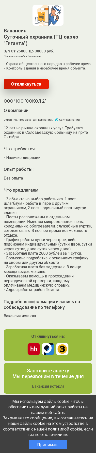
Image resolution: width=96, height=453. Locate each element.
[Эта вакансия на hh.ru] (34, 353)
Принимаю (48, 444)
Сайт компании (69, 119)
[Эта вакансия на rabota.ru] (48, 353)
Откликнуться (26, 84)
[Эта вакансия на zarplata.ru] (62, 353)
